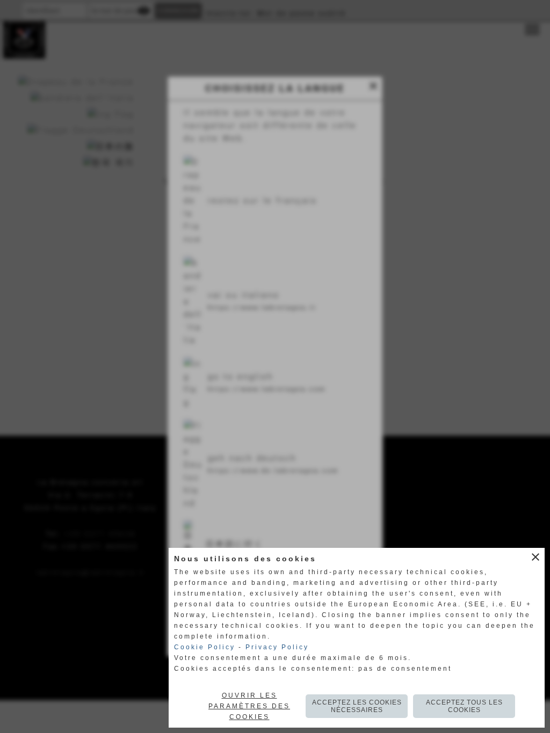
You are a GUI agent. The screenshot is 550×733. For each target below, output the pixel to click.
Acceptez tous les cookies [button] (464, 706)
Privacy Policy (277, 647)
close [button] (535, 557)
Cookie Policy (204, 647)
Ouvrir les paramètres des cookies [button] (249, 706)
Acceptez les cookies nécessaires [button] (357, 706)
